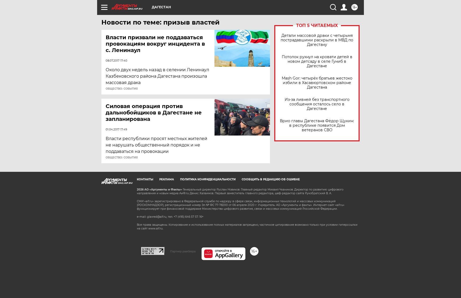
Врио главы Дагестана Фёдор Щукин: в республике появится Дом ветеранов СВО (317, 125)
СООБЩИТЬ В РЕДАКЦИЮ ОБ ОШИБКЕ (271, 179)
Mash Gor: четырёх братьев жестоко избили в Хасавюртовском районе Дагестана (317, 83)
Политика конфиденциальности (208, 179)
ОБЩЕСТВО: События (122, 89)
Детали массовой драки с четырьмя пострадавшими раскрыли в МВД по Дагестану (317, 40)
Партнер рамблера (183, 251)
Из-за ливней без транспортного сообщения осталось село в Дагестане (317, 104)
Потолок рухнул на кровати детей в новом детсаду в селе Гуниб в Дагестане (317, 61)
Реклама (166, 179)
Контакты (145, 179)
